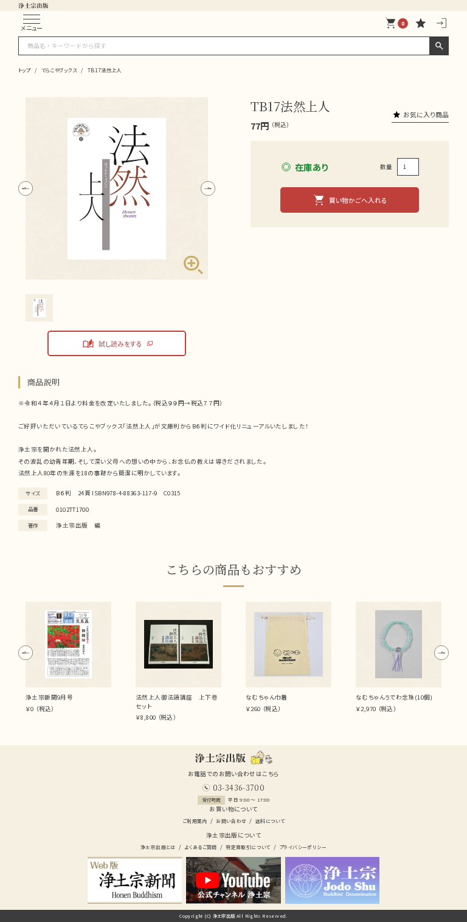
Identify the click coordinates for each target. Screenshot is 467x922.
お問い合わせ (231, 820)
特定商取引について (248, 847)
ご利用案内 (194, 820)
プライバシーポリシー (303, 847)
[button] (25, 188)
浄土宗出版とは (158, 847)
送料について (270, 820)
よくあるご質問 (200, 847)
